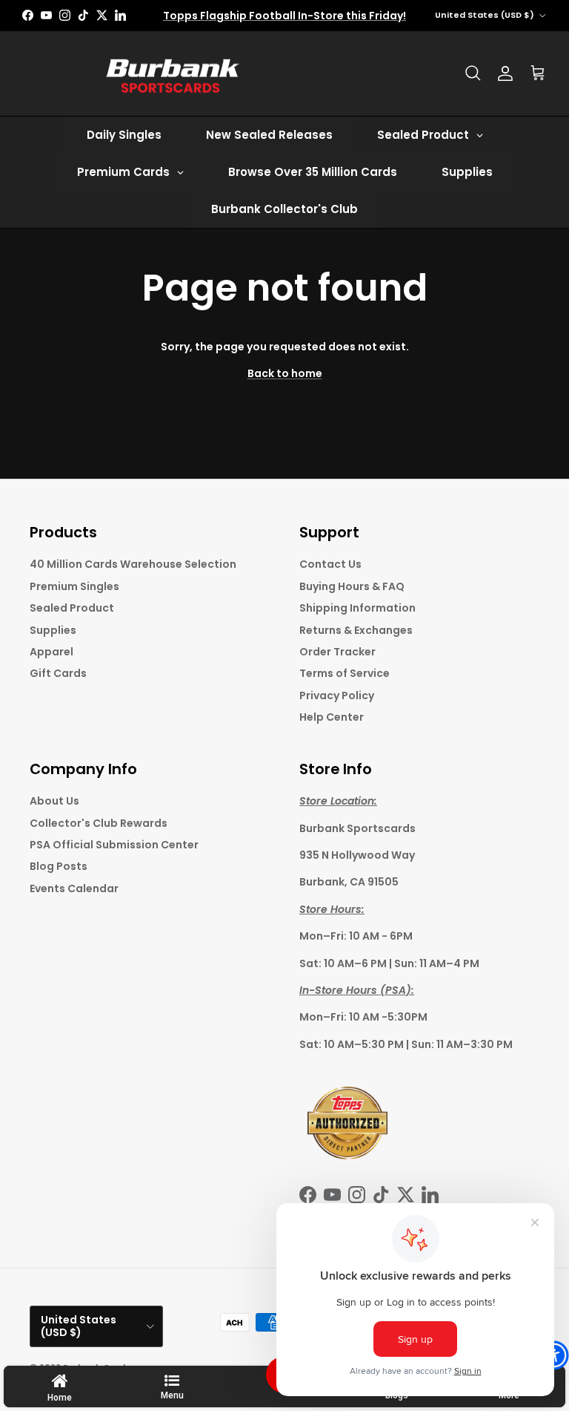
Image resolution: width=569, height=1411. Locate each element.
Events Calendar (74, 888)
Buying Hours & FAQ (352, 586)
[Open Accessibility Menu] (554, 1355)
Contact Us (330, 564)
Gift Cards (58, 673)
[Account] (505, 73)
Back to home (284, 373)
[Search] (473, 73)
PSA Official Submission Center (114, 844)
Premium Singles (74, 586)
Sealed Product (72, 607)
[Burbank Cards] (170, 74)
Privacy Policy (336, 695)
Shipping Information (357, 607)
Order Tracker (337, 651)
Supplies (53, 630)
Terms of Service (344, 673)
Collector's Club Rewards (98, 823)
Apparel (51, 651)
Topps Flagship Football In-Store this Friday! (284, 15)
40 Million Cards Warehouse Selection (133, 564)
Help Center (331, 717)
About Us (54, 800)
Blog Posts (58, 866)
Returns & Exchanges (356, 630)
